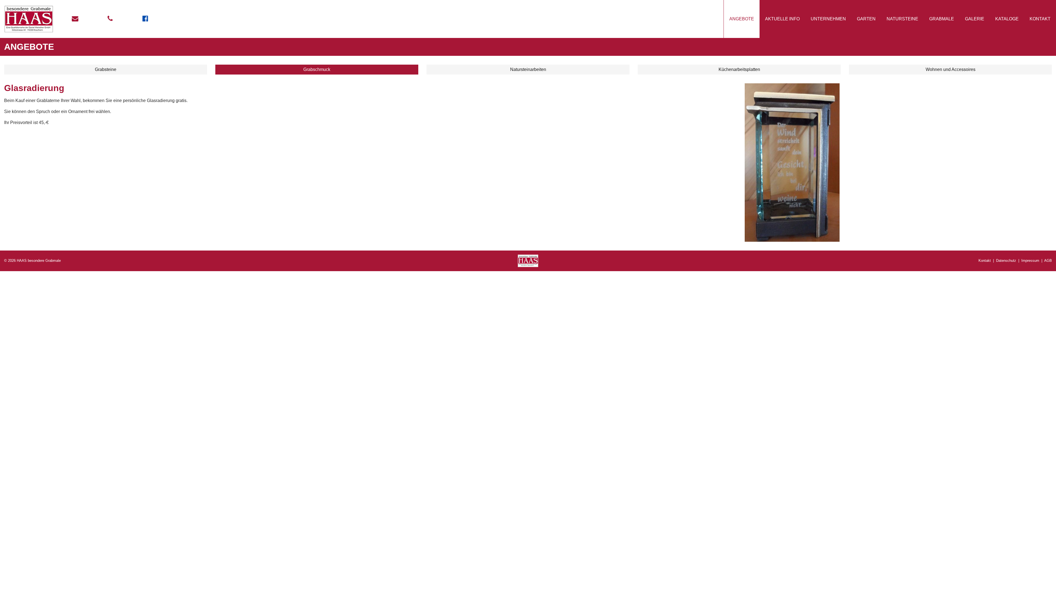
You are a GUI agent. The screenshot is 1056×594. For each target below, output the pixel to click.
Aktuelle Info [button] (782, 18)
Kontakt (984, 260)
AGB (1048, 260)
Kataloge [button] (1007, 18)
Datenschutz (1006, 260)
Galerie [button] (974, 18)
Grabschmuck (316, 69)
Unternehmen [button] (828, 18)
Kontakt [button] (1040, 18)
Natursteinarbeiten (528, 69)
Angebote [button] (741, 18)
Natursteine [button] (902, 18)
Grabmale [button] (941, 18)
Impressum (1030, 260)
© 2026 (32, 260)
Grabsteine (105, 69)
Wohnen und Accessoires (950, 69)
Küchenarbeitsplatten (739, 69)
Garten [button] (866, 18)
